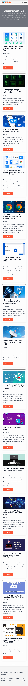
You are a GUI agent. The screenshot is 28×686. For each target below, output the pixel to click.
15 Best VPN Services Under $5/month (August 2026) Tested (13, 48)
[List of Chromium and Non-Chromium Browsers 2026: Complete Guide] (14, 207)
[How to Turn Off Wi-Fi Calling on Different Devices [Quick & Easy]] (14, 377)
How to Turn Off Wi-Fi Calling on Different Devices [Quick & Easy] (13, 386)
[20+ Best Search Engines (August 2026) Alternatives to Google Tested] (14, 162)
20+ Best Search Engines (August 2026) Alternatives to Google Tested (13, 172)
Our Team (23, 679)
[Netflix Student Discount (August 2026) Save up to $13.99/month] (14, 545)
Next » (14, 664)
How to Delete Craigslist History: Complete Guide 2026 (12, 259)
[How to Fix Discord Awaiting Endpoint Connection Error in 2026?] (14, 588)
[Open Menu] (25, 2)
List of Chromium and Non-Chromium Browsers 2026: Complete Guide (12, 216)
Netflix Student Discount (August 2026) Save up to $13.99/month (12, 555)
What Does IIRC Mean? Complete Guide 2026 (11, 130)
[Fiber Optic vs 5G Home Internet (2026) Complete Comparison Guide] (14, 292)
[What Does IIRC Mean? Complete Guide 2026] (14, 121)
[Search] (23, 2)
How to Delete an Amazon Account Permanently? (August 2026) (12, 640)
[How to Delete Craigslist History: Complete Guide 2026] (14, 249)
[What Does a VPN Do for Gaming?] (14, 419)
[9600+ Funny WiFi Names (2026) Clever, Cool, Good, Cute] (14, 503)
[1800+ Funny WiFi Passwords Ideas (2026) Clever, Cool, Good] (14, 460)
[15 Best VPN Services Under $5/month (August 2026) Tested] (14, 38)
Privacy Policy (3, 679)
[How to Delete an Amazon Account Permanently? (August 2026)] (14, 630)
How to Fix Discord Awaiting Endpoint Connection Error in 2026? (13, 597)
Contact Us (11, 679)
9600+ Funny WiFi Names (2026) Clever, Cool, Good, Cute (13, 512)
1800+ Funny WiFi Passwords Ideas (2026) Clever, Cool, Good (13, 470)
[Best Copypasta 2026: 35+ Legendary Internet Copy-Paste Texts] (14, 81)
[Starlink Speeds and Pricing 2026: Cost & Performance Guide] (14, 332)
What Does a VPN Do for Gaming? (12, 428)
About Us (18, 679)
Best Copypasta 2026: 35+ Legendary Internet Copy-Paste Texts (12, 90)
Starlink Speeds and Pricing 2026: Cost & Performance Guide (12, 342)
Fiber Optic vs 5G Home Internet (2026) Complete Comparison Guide (12, 301)
